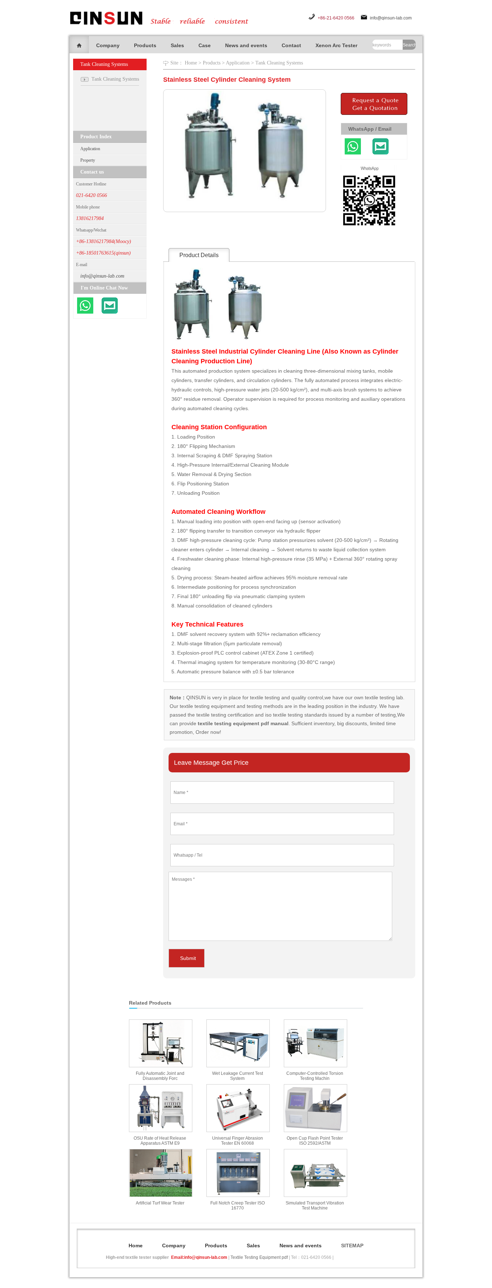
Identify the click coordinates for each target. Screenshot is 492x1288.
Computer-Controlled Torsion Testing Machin (314, 1076)
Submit (188, 958)
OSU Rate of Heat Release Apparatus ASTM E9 (160, 1141)
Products (145, 45)
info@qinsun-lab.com (391, 18)
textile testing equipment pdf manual (242, 723)
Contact (291, 45)
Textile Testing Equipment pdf (259, 1257)
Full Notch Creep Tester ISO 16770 (237, 1206)
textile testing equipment (206, 706)
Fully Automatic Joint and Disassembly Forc (160, 1076)
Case (204, 45)
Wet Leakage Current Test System (237, 1076)
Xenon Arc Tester (336, 45)
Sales (177, 45)
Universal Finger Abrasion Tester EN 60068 (237, 1141)
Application (90, 148)
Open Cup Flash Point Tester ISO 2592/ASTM (315, 1141)
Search (409, 45)
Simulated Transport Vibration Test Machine (315, 1206)
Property (87, 160)
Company (108, 45)
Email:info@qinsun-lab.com (199, 1257)
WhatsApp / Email (370, 129)
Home (191, 63)
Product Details (199, 255)
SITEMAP (352, 1245)
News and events (246, 45)
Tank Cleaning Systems (279, 63)
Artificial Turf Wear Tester (160, 1203)
